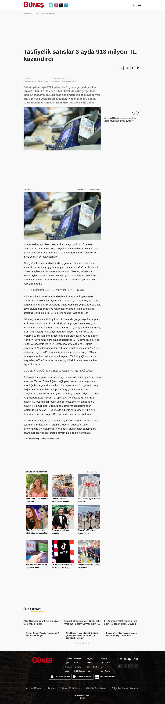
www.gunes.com (82, 695)
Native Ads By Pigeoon (92, 472)
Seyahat (90, 659)
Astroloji (90, 663)
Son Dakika (105, 671)
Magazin (68, 667)
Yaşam (68, 671)
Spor (67, 663)
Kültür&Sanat (79, 671)
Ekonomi (77, 659)
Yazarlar (104, 659)
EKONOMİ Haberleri (45, 13)
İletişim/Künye (33, 688)
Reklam (51, 688)
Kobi (88, 671)
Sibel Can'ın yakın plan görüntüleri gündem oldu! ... (37, 533)
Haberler (27, 13)
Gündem (68, 659)
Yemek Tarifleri (93, 667)
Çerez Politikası (71, 688)
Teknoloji (77, 667)
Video (103, 667)
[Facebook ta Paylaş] (132, 68)
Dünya (76, 663)
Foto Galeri (105, 663)
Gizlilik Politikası (96, 688)
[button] (133, 113)
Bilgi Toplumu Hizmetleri (126, 688)
